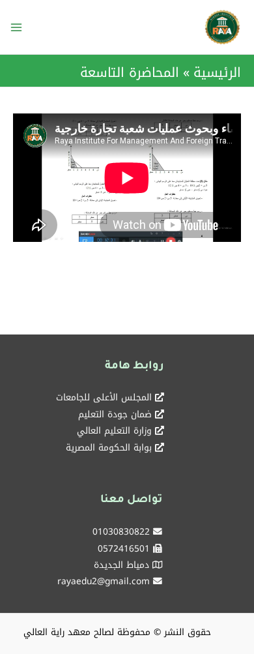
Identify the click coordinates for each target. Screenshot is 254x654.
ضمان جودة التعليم (115, 414)
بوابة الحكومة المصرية (109, 447)
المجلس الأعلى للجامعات (104, 397)
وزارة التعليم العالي (114, 430)
